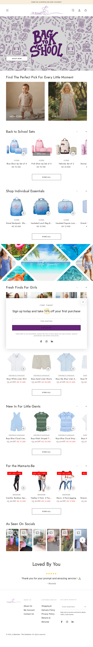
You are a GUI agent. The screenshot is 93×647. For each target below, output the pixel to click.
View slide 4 (50, 66)
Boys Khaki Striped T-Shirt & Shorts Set (41, 438)
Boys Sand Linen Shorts (41, 379)
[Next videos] (82, 540)
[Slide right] (84, 132)
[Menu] (7, 10)
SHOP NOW (17, 58)
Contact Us (29, 614)
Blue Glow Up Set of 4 (17, 164)
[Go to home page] (46, 10)
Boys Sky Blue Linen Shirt (66, 379)
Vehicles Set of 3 (66, 164)
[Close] (83, 302)
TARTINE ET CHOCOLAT (17, 375)
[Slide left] (79, 132)
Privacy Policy (48, 614)
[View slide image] (46, 43)
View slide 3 (43, 66)
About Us (28, 606)
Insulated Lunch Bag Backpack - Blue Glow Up (41, 223)
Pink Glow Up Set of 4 (41, 164)
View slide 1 (28, 66)
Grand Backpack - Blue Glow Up (16, 223)
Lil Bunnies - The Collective (21, 634)
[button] (73, 10)
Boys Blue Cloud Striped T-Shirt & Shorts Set (66, 438)
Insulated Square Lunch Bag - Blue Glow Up (66, 223)
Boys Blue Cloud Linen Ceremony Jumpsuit (16, 438)
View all (46, 177)
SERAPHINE (17, 494)
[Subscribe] (85, 606)
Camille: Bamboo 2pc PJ (16, 498)
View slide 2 (36, 66)
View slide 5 (57, 66)
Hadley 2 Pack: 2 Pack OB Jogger (41, 498)
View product (23, 369)
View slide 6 (65, 66)
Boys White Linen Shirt (17, 379)
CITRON (16, 160)
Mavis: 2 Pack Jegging (66, 498)
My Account (29, 610)
